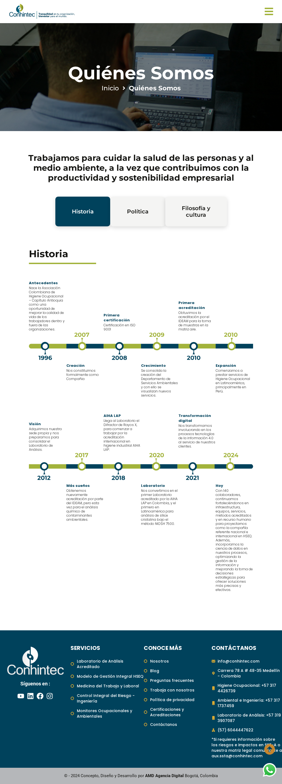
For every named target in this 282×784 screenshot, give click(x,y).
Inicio (110, 88)
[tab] (82, 211)
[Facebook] (40, 696)
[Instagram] (50, 696)
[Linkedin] (30, 696)
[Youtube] (21, 696)
